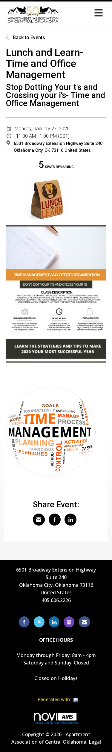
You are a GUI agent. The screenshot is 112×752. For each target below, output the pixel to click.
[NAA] (87, 699)
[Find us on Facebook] (24, 621)
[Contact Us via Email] (84, 621)
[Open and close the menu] (84, 13)
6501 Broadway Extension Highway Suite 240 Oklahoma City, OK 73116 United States (58, 147)
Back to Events (28, 37)
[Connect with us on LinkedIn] (54, 621)
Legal (95, 742)
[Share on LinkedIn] (70, 520)
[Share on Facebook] (55, 520)
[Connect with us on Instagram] (69, 621)
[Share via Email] (39, 520)
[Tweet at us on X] (39, 621)
